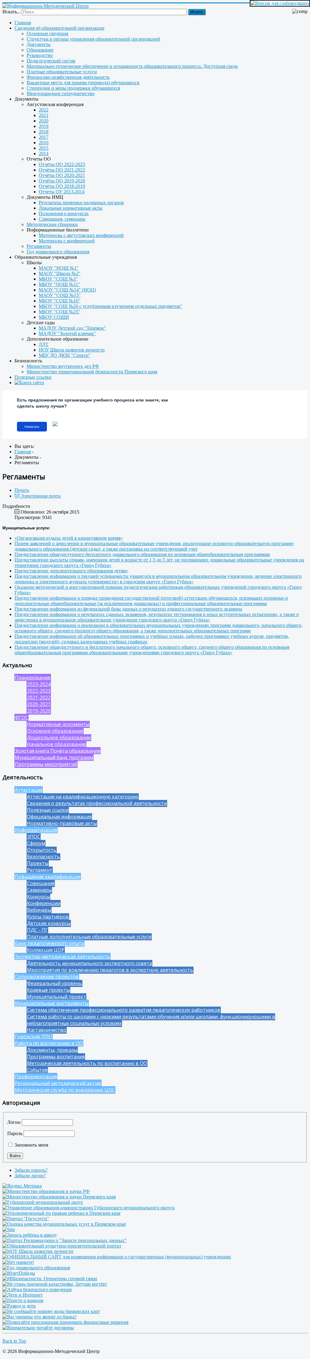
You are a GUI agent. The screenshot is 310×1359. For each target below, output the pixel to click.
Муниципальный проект (56, 996)
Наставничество (46, 1030)
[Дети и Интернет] (22, 1294)
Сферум (36, 843)
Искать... (11, 11)
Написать (32, 426)
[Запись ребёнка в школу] (29, 1234)
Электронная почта (40, 495)
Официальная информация (59, 816)
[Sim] (8, 1229)
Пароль (14, 1133)
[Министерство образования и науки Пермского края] (59, 1196)
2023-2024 (39, 684)
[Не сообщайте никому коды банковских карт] (51, 1311)
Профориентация (36, 1076)
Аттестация (28, 790)
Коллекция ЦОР (45, 950)
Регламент (39, 870)
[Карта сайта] (161, 382)
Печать (22, 490)
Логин (14, 1122)
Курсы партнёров (48, 916)
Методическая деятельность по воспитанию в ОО (87, 1063)
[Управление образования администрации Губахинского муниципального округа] (88, 1207)
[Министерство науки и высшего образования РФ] (46, 1191)
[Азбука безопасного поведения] (36, 1289)
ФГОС (21, 717)
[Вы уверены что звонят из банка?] (39, 1316)
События (37, 1070)
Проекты (37, 863)
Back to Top (14, 1341)
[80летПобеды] (18, 1273)
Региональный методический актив (58, 1083)
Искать (196, 12)
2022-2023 (39, 691)
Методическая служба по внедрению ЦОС (65, 1090)
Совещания (40, 883)
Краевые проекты (48, 990)
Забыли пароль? (31, 1170)
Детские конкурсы (49, 923)
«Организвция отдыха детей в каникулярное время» (69, 538)
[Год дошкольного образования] (36, 1267)
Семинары (39, 890)
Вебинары (39, 910)
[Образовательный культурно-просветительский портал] (61, 1245)
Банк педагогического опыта (49, 943)
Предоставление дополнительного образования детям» (71, 570)
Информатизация (36, 830)
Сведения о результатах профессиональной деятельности (97, 803)
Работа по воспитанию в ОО (49, 1043)
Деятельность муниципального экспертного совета (89, 963)
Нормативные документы (58, 724)
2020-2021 (39, 704)
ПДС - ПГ (37, 930)
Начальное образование (56, 744)
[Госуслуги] (25, 1218)
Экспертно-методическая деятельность (62, 956)
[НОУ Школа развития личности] (37, 1251)
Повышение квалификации (48, 876)
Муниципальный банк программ (54, 757)
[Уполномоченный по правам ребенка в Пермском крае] (61, 1213)
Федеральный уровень (54, 983)
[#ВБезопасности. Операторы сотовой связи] (49, 1278)
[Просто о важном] (22, 1300)
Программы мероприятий (46, 764)
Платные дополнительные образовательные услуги (89, 936)
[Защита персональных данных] (64, 1240)
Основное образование (55, 731)
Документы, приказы (52, 1050)
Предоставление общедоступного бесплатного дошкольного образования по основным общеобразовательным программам (142, 554)
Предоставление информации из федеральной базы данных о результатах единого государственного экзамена (128, 608)
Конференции (43, 903)
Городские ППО (33, 1036)
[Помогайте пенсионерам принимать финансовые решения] (65, 1322)
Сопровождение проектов (47, 976)
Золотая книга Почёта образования (57, 751)
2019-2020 (39, 711)
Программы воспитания (56, 1056)
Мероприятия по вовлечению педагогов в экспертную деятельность (110, 970)
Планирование (33, 677)
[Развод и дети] (19, 1305)
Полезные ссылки (47, 810)
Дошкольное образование (59, 737)
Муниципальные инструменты (51, 1003)
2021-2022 (39, 697)
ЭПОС (33, 836)
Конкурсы (38, 896)
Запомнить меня (30, 1144)
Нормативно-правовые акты (62, 823)
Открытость (41, 850)
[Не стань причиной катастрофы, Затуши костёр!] (54, 1284)
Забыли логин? (30, 1175)
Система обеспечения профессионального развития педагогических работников (123, 1010)
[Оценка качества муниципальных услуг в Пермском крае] (64, 1224)
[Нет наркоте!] (18, 1262)
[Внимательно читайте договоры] (38, 1327)
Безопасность (43, 856)
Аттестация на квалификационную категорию (82, 796)
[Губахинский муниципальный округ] (42, 1202)
